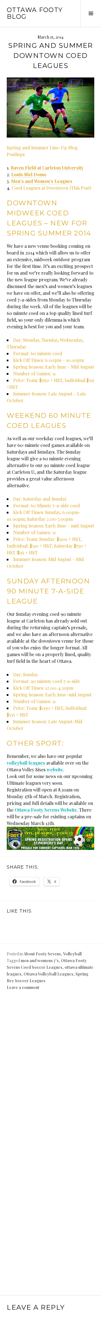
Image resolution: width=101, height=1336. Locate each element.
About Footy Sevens (42, 953)
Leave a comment (23, 987)
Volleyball (72, 953)
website (55, 769)
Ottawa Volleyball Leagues (48, 974)
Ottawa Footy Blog (35, 13)
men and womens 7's (40, 960)
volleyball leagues (26, 763)
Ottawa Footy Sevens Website (46, 810)
